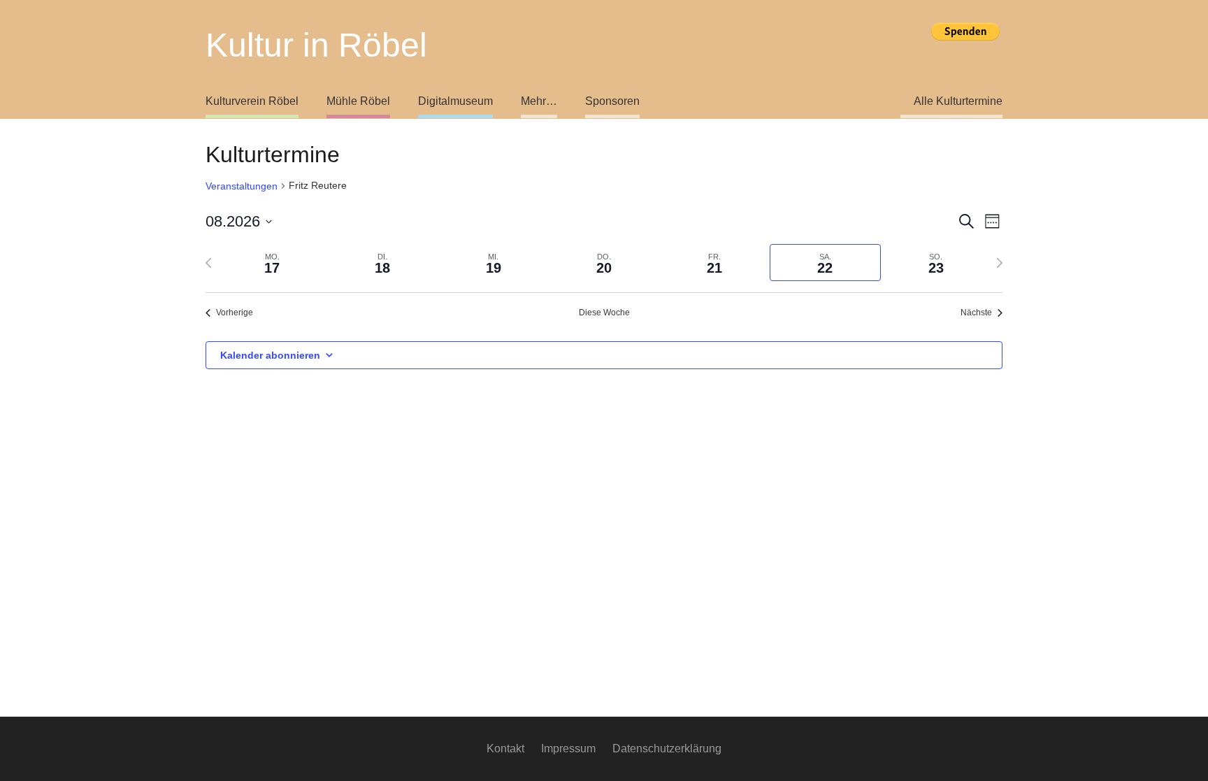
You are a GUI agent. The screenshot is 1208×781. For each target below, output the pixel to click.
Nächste (976, 312)
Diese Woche (604, 312)
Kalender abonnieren (270, 355)
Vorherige (234, 312)
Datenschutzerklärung (666, 748)
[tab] (272, 262)
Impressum (568, 748)
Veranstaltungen (242, 186)
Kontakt (505, 748)
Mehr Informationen (965, 54)
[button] (501, 101)
